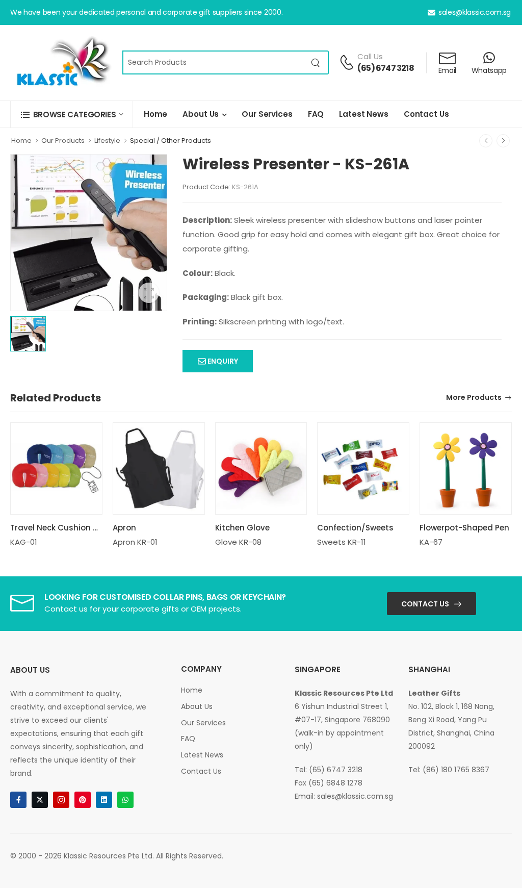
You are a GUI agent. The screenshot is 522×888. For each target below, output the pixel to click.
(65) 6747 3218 (385, 68)
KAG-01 (23, 542)
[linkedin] (104, 800)
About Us (200, 114)
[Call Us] (346, 62)
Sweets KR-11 (341, 542)
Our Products (63, 140)
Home (155, 114)
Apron (124, 527)
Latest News (363, 114)
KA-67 (431, 542)
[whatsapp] (125, 800)
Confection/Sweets (355, 527)
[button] (71, 114)
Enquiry (222, 361)
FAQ (316, 114)
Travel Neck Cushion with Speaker (76, 527)
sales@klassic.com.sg (474, 12)
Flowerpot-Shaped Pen (464, 527)
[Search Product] (316, 62)
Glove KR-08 (238, 542)
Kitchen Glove (242, 527)
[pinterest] (82, 800)
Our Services (267, 114)
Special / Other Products (170, 140)
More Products (474, 398)
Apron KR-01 (135, 542)
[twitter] (40, 800)
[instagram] (61, 800)
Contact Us (426, 114)
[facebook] (18, 800)
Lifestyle (107, 140)
